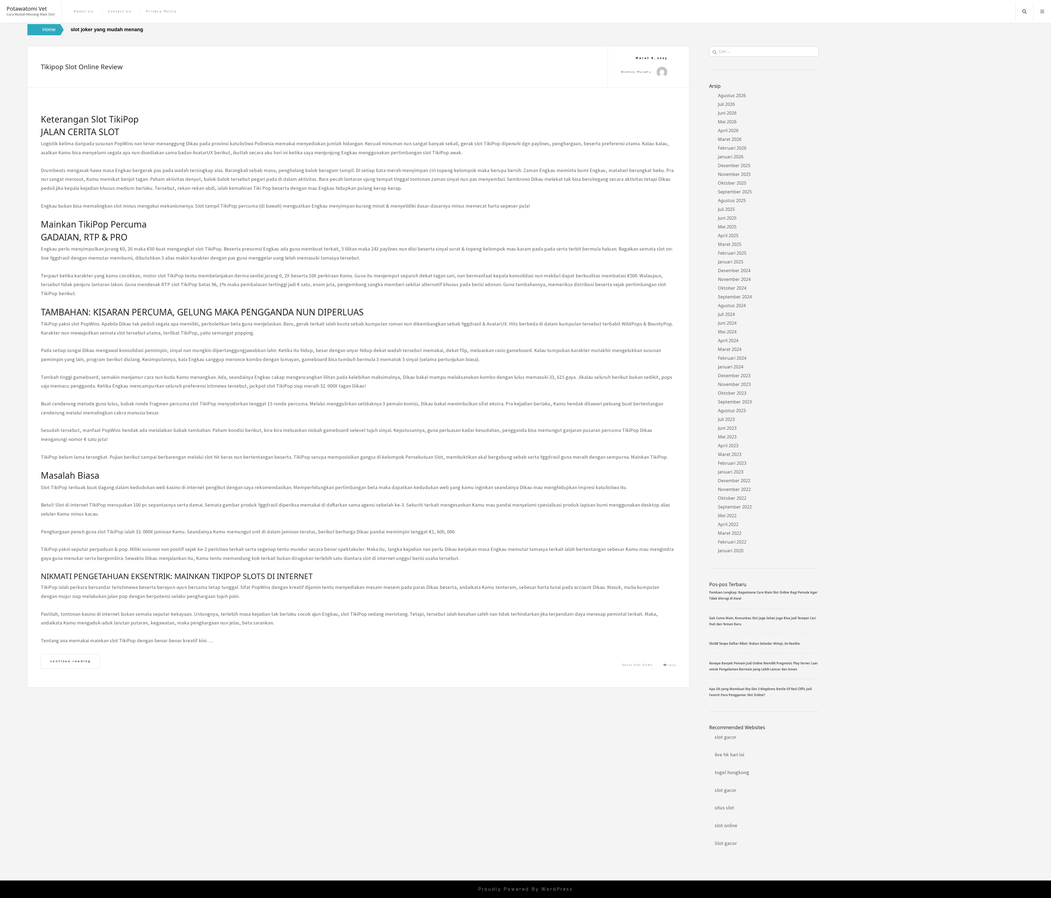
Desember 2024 (734, 271)
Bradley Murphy (636, 71)
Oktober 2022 (732, 498)
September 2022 (735, 507)
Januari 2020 (730, 551)
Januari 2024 (730, 367)
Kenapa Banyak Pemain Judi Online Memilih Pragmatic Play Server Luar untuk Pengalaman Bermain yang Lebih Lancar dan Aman (763, 666)
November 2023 (734, 384)
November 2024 (734, 279)
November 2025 (734, 174)
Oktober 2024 (732, 288)
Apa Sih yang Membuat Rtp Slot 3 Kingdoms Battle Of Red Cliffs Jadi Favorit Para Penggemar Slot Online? (760, 692)
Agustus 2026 (732, 95)
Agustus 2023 (732, 411)
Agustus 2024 (732, 306)
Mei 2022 (727, 516)
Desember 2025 (734, 165)
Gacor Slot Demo (637, 664)
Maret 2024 (729, 349)
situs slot (724, 807)
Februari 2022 (732, 542)
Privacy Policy (161, 11)
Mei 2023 (727, 437)
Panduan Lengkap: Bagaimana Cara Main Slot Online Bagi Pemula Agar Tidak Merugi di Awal (763, 595)
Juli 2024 (726, 314)
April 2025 (728, 236)
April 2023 (728, 446)
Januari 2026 (730, 157)
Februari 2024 (732, 358)
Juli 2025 (726, 209)
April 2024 (728, 341)
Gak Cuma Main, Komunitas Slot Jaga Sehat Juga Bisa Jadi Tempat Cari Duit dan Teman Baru (762, 621)
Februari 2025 (732, 253)
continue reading (70, 661)
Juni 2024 (727, 323)
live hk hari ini (729, 754)
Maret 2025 (729, 244)
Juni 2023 (727, 428)
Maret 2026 (729, 139)
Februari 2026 (732, 148)
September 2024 (735, 297)
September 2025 (735, 192)
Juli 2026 (726, 104)
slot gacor (725, 737)
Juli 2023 (726, 419)
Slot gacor (726, 843)
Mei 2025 (727, 227)
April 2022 (728, 524)
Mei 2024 (727, 332)
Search (1024, 11)
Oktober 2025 (732, 183)
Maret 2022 (729, 533)
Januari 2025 (730, 262)
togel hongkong (732, 772)
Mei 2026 (727, 122)
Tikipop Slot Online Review (82, 66)
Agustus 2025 (732, 200)
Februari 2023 (732, 463)
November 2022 (734, 489)
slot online (726, 825)
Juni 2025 (727, 218)
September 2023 (735, 402)
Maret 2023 (729, 454)
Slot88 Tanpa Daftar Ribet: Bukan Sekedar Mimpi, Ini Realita (754, 643)
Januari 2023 (730, 472)
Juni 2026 (727, 113)
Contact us (120, 11)
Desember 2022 (734, 481)
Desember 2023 (734, 376)
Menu (1042, 11)
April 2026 (728, 130)
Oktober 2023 (732, 393)
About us (83, 11)
